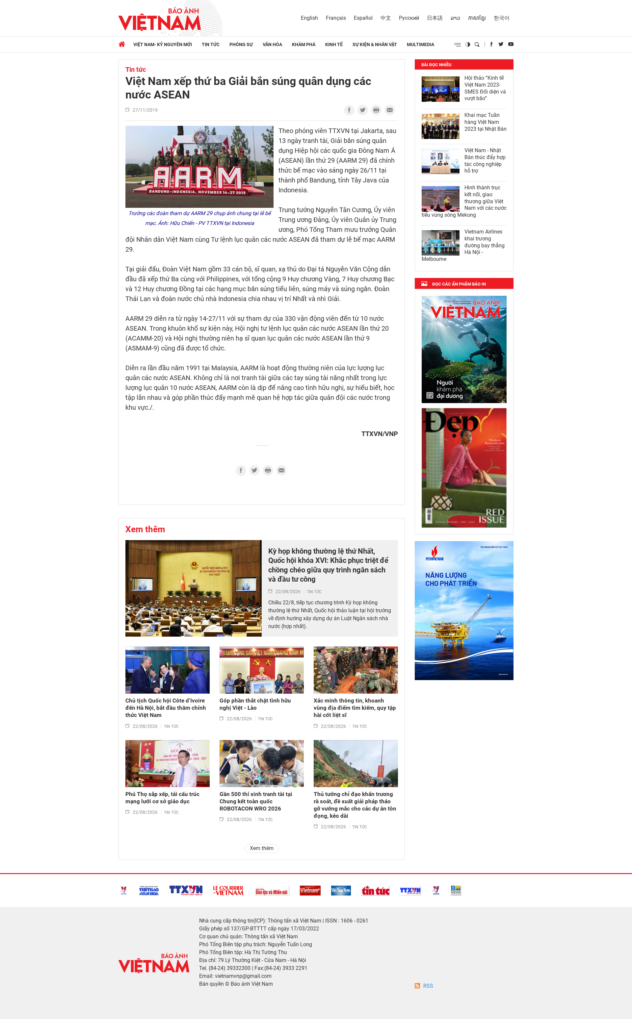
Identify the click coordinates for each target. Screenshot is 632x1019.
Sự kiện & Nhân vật (375, 44)
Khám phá (303, 44)
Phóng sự (241, 44)
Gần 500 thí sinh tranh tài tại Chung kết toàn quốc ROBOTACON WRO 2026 (256, 801)
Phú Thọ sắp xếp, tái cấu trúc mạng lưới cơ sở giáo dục (162, 798)
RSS (428, 986)
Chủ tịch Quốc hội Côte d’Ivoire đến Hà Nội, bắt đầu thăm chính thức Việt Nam (165, 707)
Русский (409, 18)
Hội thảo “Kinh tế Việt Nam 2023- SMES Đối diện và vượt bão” (485, 88)
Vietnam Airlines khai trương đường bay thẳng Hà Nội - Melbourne (463, 245)
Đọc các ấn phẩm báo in (459, 284)
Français (336, 18)
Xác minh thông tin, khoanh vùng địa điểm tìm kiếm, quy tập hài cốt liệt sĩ (355, 707)
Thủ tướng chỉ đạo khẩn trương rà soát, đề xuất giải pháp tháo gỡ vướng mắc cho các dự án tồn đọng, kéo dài (355, 805)
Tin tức (211, 44)
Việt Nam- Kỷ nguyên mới (162, 44)
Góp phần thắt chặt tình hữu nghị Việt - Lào (255, 704)
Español (363, 18)
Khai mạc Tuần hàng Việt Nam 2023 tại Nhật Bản (485, 122)
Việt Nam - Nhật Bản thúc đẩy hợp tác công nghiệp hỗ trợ (485, 160)
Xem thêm (145, 529)
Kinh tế (334, 44)
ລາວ (455, 18)
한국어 (502, 18)
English (309, 18)
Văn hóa (272, 44)
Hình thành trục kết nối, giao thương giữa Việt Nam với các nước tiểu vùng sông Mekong (464, 201)
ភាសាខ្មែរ (477, 18)
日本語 (435, 18)
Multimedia (420, 44)
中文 (386, 18)
